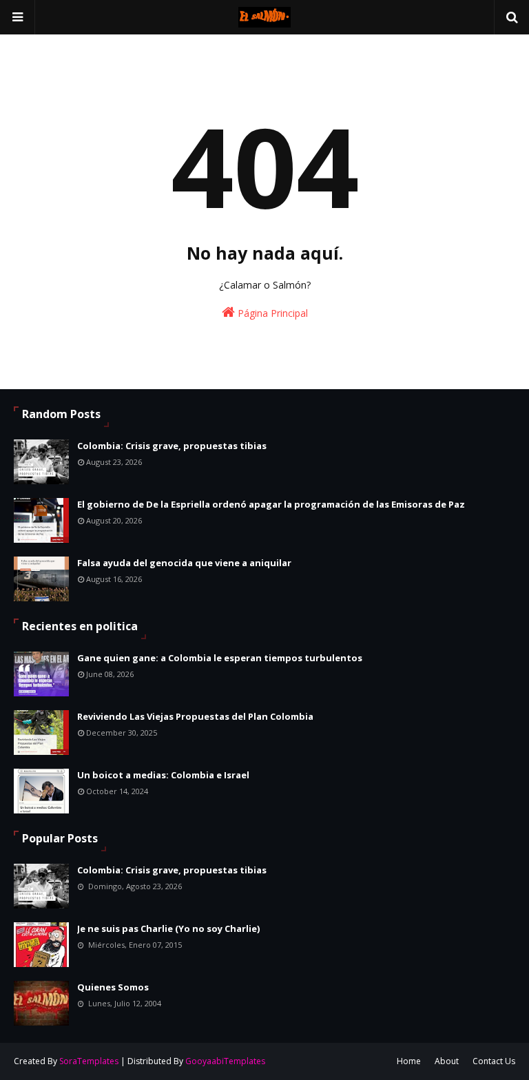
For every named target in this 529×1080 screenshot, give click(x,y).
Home (409, 1061)
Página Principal (271, 313)
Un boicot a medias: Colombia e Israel (163, 775)
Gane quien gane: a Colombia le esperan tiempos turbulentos (219, 658)
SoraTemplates (88, 1061)
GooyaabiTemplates (225, 1061)
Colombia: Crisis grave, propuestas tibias (172, 445)
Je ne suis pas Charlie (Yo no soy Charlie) (168, 928)
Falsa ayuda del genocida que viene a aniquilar (184, 563)
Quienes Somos (113, 987)
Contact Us (494, 1061)
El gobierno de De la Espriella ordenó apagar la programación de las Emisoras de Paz (271, 504)
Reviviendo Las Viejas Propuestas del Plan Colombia (195, 716)
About (447, 1061)
